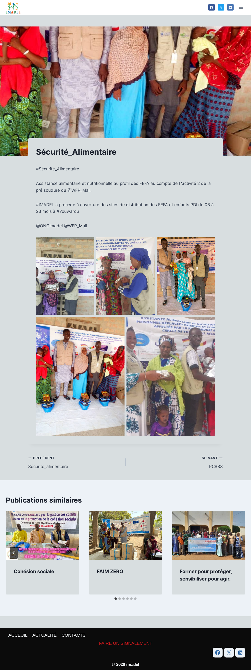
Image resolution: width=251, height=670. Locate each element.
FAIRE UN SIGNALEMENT (125, 643)
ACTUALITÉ (44, 635)
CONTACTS (74, 635)
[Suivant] (237, 553)
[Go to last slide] (14, 553)
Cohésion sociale (34, 571)
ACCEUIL (17, 635)
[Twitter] (229, 652)
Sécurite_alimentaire (48, 462)
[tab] (115, 598)
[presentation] (42, 535)
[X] (221, 7)
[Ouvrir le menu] (240, 7)
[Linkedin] (230, 7)
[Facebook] (211, 7)
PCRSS (212, 462)
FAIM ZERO (110, 571)
